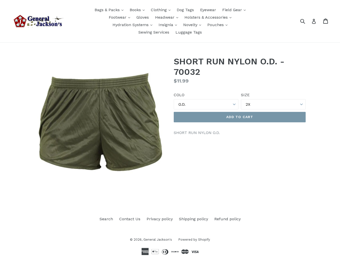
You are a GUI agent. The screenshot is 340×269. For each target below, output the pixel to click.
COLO (179, 94)
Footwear (121, 17)
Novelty (193, 24)
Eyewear (208, 9)
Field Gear (235, 9)
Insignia (169, 24)
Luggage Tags (188, 32)
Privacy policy (160, 219)
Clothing (162, 9)
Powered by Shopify (194, 239)
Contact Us (129, 219)
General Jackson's (157, 239)
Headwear (168, 17)
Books (138, 9)
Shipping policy (193, 219)
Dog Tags (185, 9)
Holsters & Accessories (209, 17)
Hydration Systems (134, 24)
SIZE (245, 94)
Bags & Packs (110, 9)
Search (106, 219)
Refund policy (227, 219)
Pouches (218, 24)
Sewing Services (153, 32)
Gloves (142, 17)
